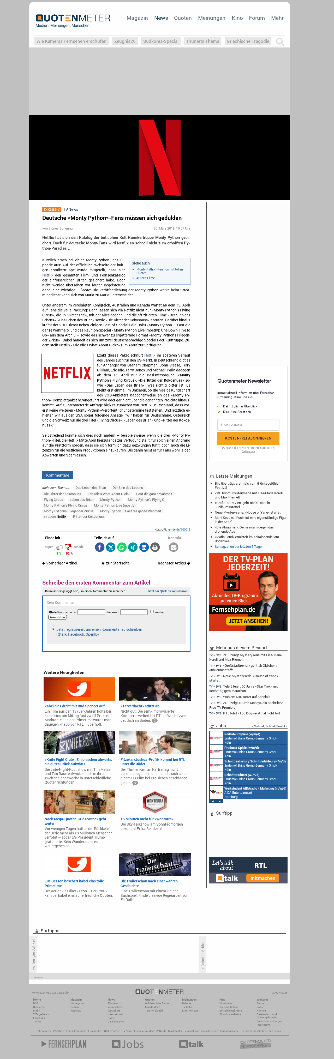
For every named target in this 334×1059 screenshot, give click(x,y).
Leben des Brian (81, 499)
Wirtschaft (114, 1010)
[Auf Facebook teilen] (99, 547)
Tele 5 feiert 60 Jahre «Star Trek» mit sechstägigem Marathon (243, 688)
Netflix (47, 275)
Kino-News (225, 1003)
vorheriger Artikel (61, 563)
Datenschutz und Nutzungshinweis (267, 1016)
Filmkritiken (95, 1031)
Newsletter (39, 1007)
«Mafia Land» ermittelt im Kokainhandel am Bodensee (247, 538)
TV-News (113, 1003)
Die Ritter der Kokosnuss (62, 494)
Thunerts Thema (202, 41)
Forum (257, 17)
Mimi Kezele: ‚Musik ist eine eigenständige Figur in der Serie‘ (251, 519)
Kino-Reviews (190, 1010)
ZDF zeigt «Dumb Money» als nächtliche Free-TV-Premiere (246, 705)
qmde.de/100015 (179, 529)
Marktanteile (152, 1007)
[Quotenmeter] (73, 20)
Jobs (260, 1007)
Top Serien (275, 1031)
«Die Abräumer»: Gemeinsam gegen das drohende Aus (244, 529)
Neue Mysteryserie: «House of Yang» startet (248, 512)
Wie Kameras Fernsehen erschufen (71, 41)
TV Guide (161, 1031)
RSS (35, 1003)
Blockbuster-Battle (230, 1014)
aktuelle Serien (209, 1031)
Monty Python (110, 499)
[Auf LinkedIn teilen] (144, 547)
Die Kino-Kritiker (228, 1007)
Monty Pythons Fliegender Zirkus (68, 511)
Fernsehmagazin (76, 1031)
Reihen (74, 1007)
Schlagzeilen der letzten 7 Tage (238, 546)
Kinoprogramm (229, 1031)
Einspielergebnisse (230, 1010)
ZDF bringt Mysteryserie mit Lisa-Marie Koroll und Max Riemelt (249, 495)
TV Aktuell (58, 1031)
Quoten (183, 17)
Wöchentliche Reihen (157, 1003)
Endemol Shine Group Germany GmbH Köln (251, 738)
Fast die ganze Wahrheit (154, 494)
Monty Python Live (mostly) (114, 505)
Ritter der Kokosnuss (89, 516)
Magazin (137, 17)
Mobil (36, 1010)
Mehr (277, 17)
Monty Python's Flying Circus (65, 505)
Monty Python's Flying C (146, 499)
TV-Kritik (187, 1007)
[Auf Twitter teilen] (110, 547)
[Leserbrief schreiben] (173, 547)
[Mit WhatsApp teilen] (121, 547)
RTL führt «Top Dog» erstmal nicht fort (244, 713)
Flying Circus (53, 499)
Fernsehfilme (191, 1031)
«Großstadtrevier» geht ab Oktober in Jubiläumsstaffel (242, 504)
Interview (75, 1010)
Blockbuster (175, 1031)
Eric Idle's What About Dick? (108, 494)
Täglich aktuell (154, 1010)
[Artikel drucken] (155, 547)
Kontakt (261, 1010)
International (115, 1014)
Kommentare (57, 475)
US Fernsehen (112, 1031)
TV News (127, 1031)
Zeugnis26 (125, 41)
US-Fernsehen (116, 1021)
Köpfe (111, 1018)
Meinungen (211, 17)
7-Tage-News (41, 1014)
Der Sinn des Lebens (127, 487)
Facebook (39, 1018)
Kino (237, 17)
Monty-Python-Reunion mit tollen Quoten (159, 271)
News (161, 17)
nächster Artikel (172, 563)
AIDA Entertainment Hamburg (255, 792)
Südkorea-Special (160, 41)
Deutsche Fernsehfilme (253, 1031)
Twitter (37, 1021)
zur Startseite (117, 563)
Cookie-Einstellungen (269, 1021)
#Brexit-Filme (145, 278)
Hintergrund (77, 1003)
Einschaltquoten (144, 1031)
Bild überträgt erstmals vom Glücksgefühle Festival (246, 485)
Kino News (44, 1031)
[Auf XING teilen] (133, 547)
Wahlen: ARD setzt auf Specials (239, 697)
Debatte (186, 1003)
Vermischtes (115, 1007)
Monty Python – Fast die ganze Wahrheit (130, 511)
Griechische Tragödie (248, 41)
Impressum (263, 1024)
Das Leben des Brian (90, 487)
